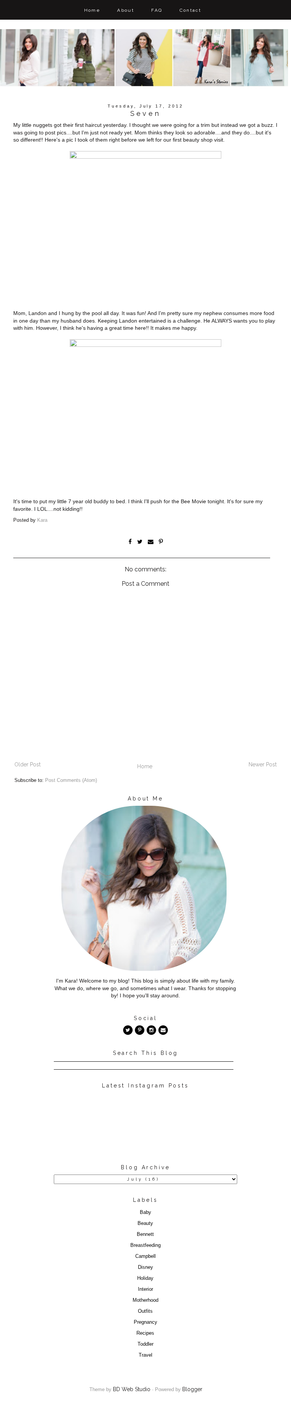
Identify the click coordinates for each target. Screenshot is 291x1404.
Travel (145, 1355)
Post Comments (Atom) (71, 780)
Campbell (145, 1256)
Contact (191, 10)
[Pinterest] (139, 1030)
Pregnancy (145, 1322)
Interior (145, 1289)
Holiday (145, 1278)
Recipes (145, 1333)
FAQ (156, 10)
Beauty (145, 1223)
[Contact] (163, 1030)
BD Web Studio (131, 1389)
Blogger (192, 1389)
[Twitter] (128, 1030)
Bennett (145, 1234)
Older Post (27, 764)
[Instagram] (151, 1030)
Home (92, 10)
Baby (145, 1212)
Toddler (145, 1344)
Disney (145, 1267)
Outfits (145, 1311)
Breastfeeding (145, 1245)
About (125, 10)
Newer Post (263, 764)
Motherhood (145, 1300)
